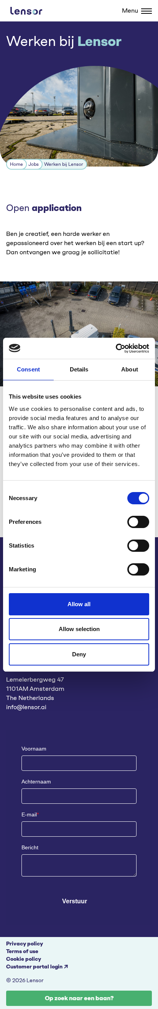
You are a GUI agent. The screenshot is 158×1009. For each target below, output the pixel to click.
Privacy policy (24, 943)
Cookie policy (23, 959)
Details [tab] (79, 369)
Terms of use (22, 951)
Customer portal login (34, 966)
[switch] (138, 522)
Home (16, 164)
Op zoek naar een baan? (79, 998)
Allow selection (79, 629)
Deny (79, 654)
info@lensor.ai (26, 707)
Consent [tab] (28, 369)
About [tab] (129, 369)
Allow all (79, 604)
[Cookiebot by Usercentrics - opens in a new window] (115, 348)
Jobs (33, 164)
